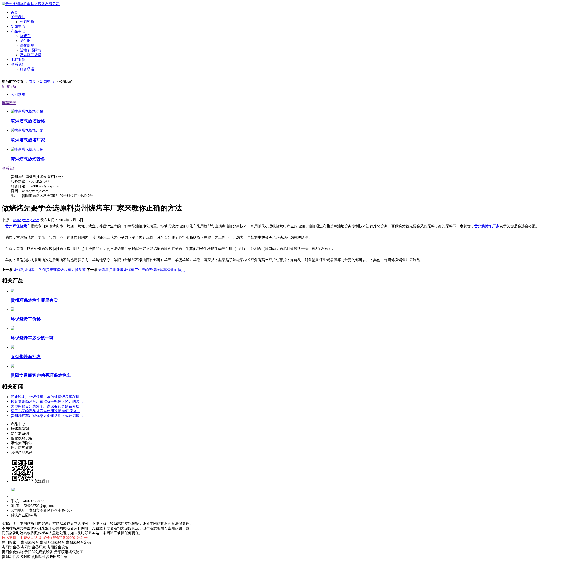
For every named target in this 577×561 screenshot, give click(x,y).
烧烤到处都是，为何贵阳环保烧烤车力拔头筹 (49, 270)
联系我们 (18, 64)
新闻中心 (18, 26)
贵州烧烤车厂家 (486, 226)
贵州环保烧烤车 (18, 226)
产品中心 (18, 31)
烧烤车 (25, 36)
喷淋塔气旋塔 (30, 55)
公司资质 (27, 22)
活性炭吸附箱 (30, 50)
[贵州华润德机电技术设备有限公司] (31, 4)
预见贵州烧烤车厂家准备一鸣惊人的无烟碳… (47, 401)
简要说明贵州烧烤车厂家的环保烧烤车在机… (47, 397)
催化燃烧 (27, 45)
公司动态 (18, 95)
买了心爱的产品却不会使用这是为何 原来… (45, 411)
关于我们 (18, 17)
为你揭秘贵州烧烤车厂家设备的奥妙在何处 (45, 406)
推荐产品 (9, 103)
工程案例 (18, 60)
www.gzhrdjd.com (26, 220)
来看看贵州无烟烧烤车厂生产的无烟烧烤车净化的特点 (141, 270)
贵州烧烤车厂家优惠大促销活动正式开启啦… (47, 416)
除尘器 (25, 41)
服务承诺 (27, 69)
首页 (14, 12)
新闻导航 (9, 86)
